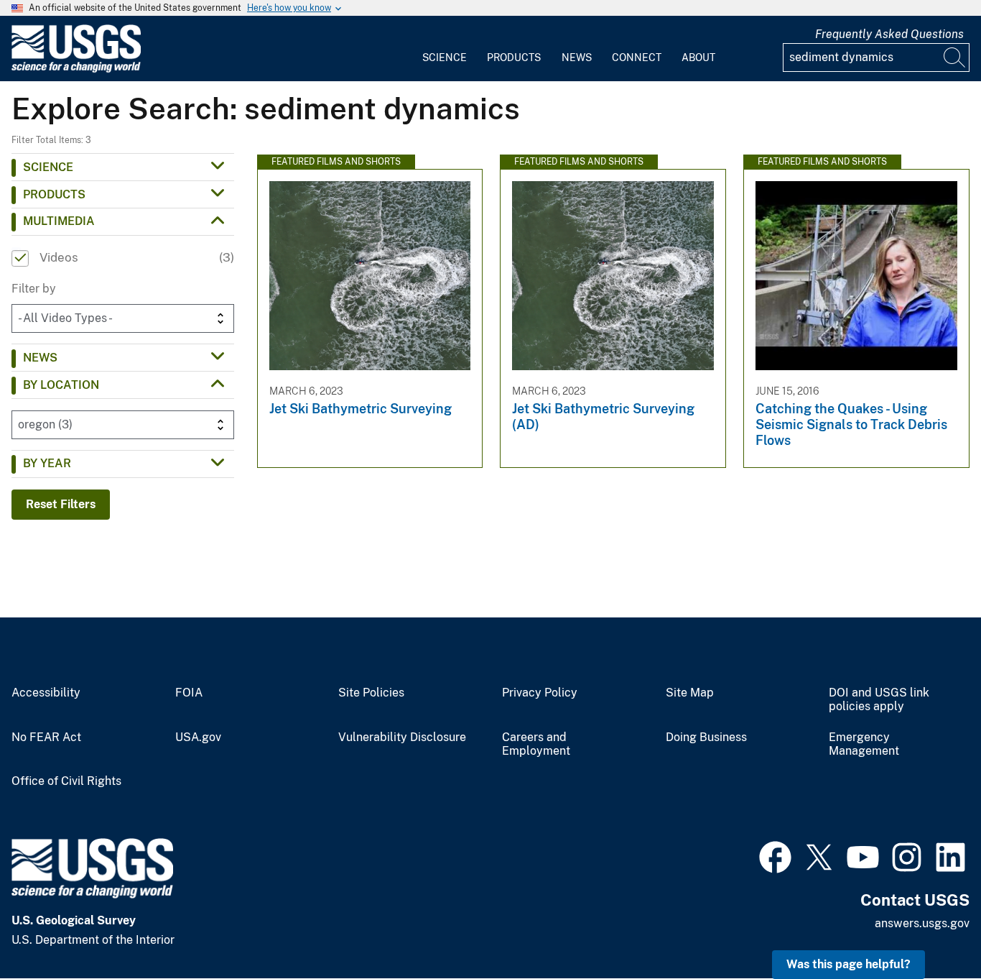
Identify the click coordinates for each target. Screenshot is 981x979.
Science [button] (48, 167)
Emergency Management (864, 744)
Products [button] (54, 194)
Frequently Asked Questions (889, 34)
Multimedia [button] (59, 221)
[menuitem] (444, 48)
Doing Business (706, 737)
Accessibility (45, 692)
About (698, 57)
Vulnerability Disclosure (402, 737)
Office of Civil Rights (66, 781)
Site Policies (371, 692)
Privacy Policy (539, 692)
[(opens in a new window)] (775, 855)
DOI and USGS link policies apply (879, 699)
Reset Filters (61, 504)
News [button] (40, 357)
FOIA (189, 692)
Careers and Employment (536, 744)
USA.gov (198, 737)
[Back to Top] (929, 927)
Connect (636, 57)
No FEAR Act (46, 737)
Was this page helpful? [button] (848, 964)
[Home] (76, 69)
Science (444, 57)
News (577, 57)
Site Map (690, 692)
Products (514, 57)
